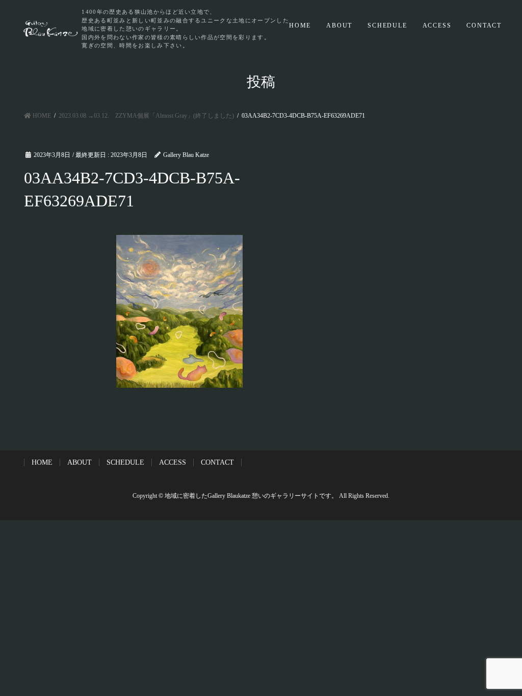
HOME (300, 25)
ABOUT (339, 25)
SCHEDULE (387, 25)
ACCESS (437, 25)
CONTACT (484, 25)
